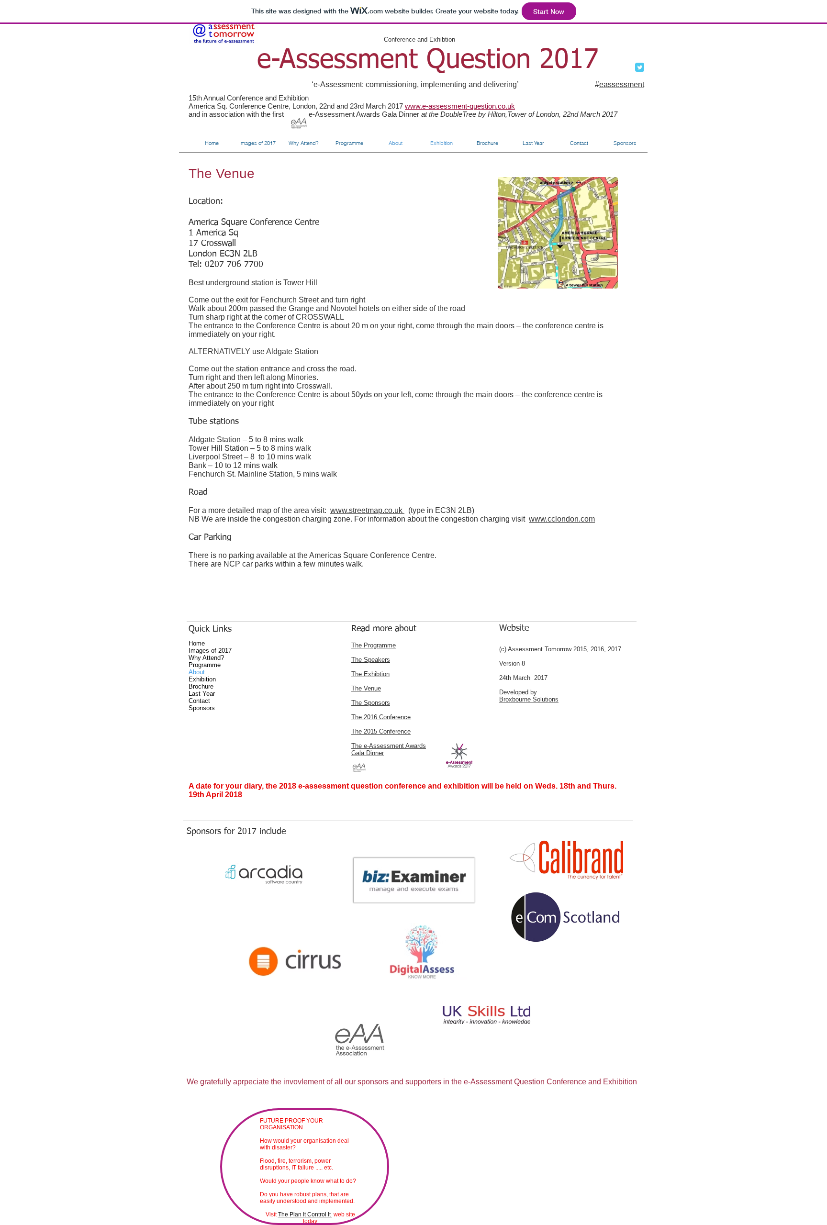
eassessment (621, 84)
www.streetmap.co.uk (367, 510)
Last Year (202, 693)
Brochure (201, 686)
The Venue (366, 688)
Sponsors (202, 708)
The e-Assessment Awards (388, 745)
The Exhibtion (370, 674)
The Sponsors (370, 702)
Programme (205, 664)
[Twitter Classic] (639, 67)
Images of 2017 (210, 650)
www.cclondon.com (562, 519)
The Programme (373, 645)
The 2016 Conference (381, 717)
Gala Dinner (367, 753)
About (197, 672)
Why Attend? (206, 657)
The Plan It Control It (305, 1214)
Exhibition (202, 679)
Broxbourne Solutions (529, 699)
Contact (199, 700)
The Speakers (370, 659)
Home (197, 643)
